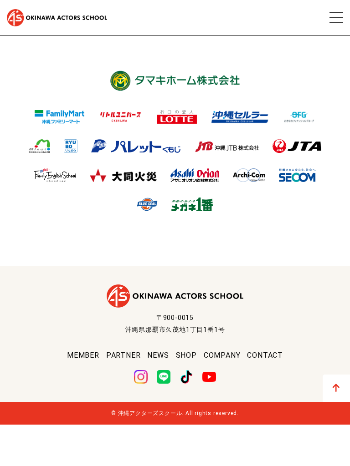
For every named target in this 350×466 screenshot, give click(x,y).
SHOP (186, 355)
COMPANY (222, 355)
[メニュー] (336, 17)
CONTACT (265, 355)
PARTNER (123, 355)
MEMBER (83, 355)
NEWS (158, 355)
